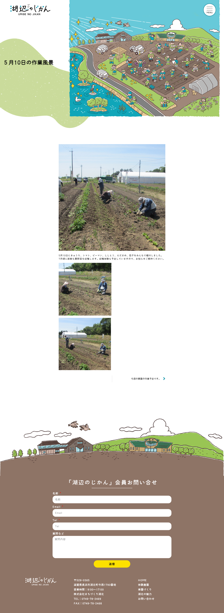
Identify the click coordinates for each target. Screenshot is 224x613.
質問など (58, 533)
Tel (55, 520)
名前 (56, 493)
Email (57, 506)
